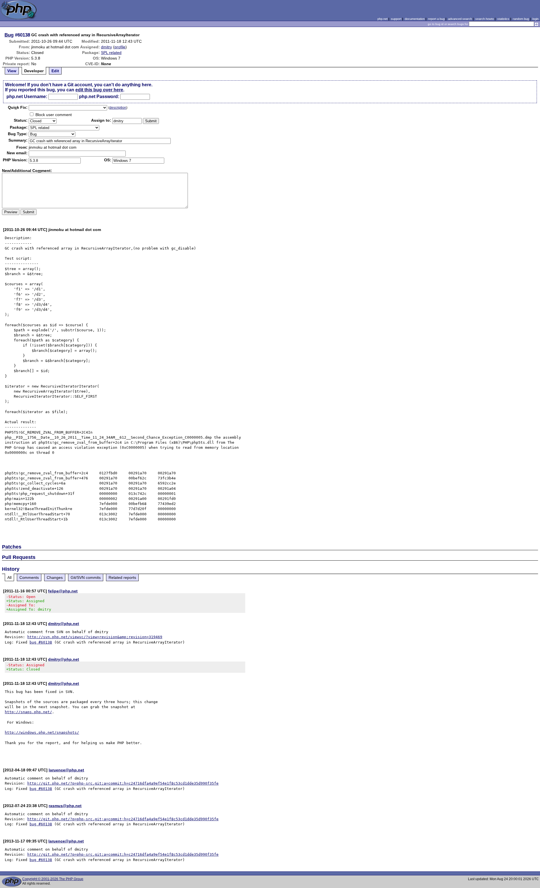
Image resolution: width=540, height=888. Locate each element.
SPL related (111, 52)
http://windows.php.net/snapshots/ (42, 732)
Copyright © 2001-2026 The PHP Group (52, 879)
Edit (55, 71)
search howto (484, 19)
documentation (415, 19)
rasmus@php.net (65, 805)
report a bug (436, 19)
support (396, 19)
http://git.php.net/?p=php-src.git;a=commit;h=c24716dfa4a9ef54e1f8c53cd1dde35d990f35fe (123, 783)
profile (119, 47)
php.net (382, 19)
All (9, 577)
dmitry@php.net (63, 623)
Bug (9, 35)
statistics (503, 19)
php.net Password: (99, 96)
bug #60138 (41, 642)
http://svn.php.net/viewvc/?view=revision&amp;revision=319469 (94, 637)
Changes (55, 577)
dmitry (106, 47)
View (11, 71)
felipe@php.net (63, 591)
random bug (521, 19)
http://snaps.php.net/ (28, 712)
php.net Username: (26, 96)
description (117, 108)
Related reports (122, 577)
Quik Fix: (18, 107)
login (535, 19)
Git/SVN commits (86, 577)
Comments (29, 577)
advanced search (460, 19)
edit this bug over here (99, 89)
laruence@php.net (66, 770)
